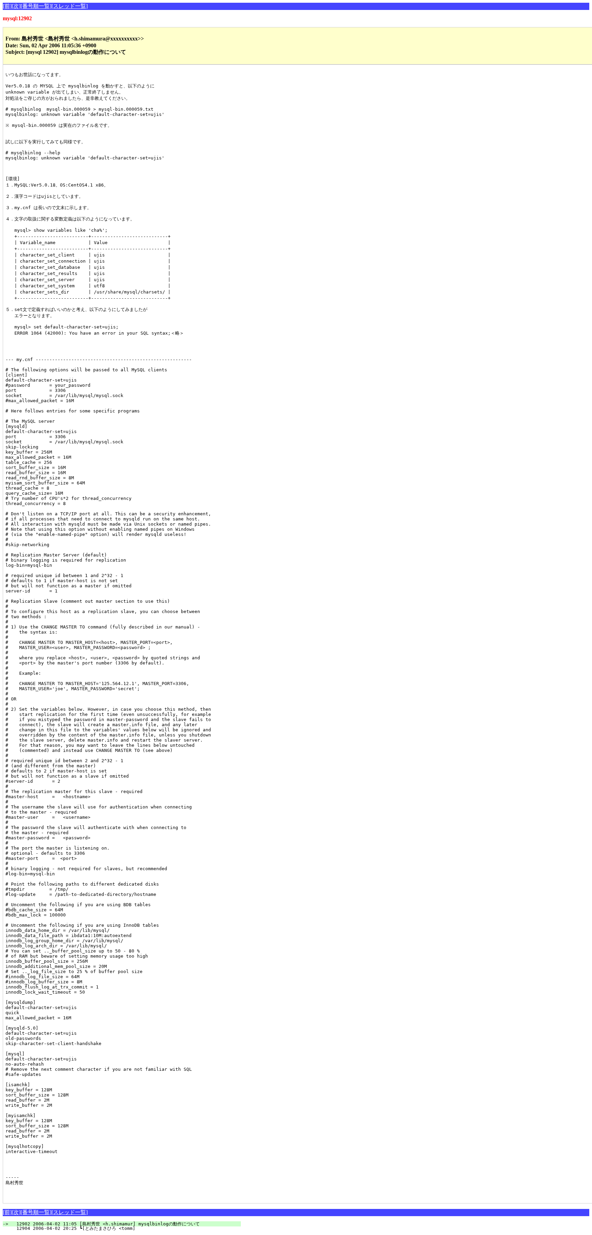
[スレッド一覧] (69, 6)
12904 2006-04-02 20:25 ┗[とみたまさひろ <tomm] (126, 1228)
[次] (16, 6)
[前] (7, 6)
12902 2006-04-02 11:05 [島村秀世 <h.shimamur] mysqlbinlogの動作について (126, 1223)
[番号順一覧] (36, 6)
